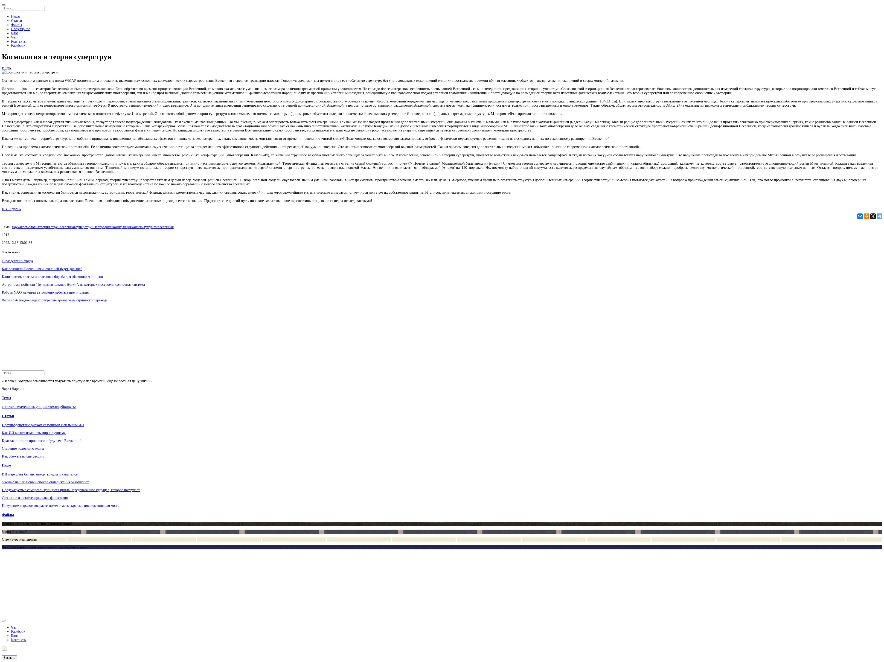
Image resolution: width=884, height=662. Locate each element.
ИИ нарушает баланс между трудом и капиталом (40, 474)
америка (26, 407)
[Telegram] (879, 216)
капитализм (11, 407)
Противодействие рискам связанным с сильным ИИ (43, 425)
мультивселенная (160, 227)
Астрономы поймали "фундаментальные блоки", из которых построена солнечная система (73, 284)
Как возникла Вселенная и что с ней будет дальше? (42, 269)
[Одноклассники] (866, 216)
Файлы (16, 25)
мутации (40, 407)
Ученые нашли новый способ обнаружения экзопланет (45, 482)
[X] (873, 216)
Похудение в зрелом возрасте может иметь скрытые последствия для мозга (60, 505)
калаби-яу (139, 227)
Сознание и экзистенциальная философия (35, 498)
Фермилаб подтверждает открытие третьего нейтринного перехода (55, 300)
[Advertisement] (140, 338)
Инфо (15, 16)
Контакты (18, 41)
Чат (14, 37)
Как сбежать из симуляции (23, 456)
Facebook (18, 45)
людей (59, 407)
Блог (14, 33)
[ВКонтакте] (860, 216)
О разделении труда (17, 261)
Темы (6, 398)
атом (50, 407)
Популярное (20, 29)
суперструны (86, 227)
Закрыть (9, 657)
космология (30, 227)
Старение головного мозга (23, 448)
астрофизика (106, 227)
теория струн (49, 227)
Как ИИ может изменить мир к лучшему (34, 433)
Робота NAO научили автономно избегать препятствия (45, 292)
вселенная (68, 227)
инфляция (123, 227)
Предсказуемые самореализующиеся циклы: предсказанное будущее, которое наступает (71, 490)
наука (16, 227)
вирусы (70, 407)
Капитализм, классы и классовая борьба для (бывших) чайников (52, 277)
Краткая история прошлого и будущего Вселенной (41, 441)
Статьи (16, 21)
